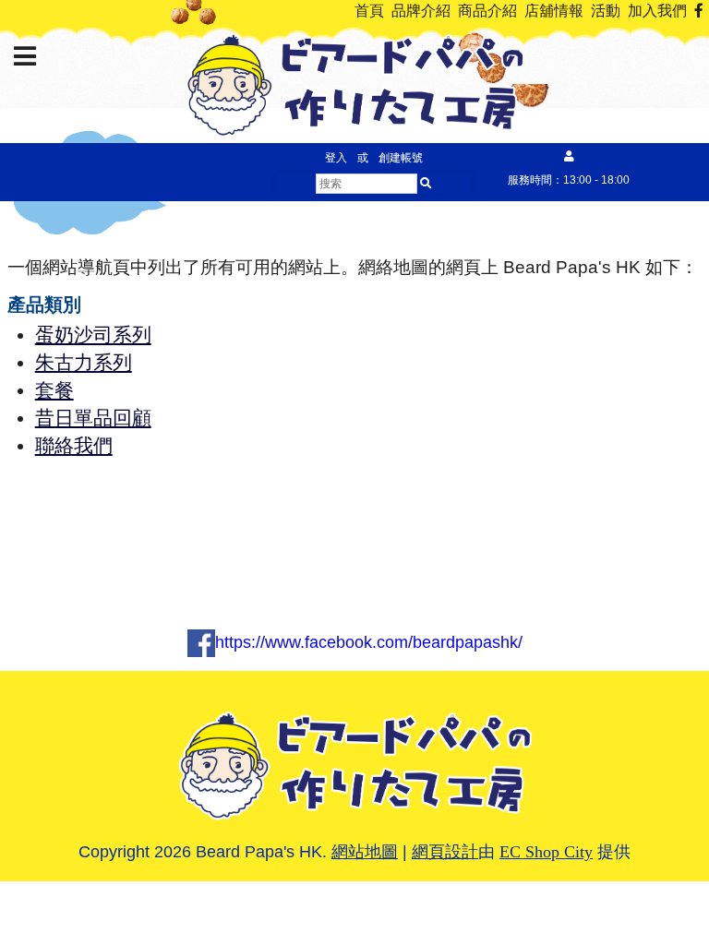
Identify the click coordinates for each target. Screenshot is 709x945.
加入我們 (657, 10)
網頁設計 (445, 852)
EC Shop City (546, 852)
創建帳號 (401, 157)
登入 (336, 157)
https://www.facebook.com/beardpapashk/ (369, 642)
